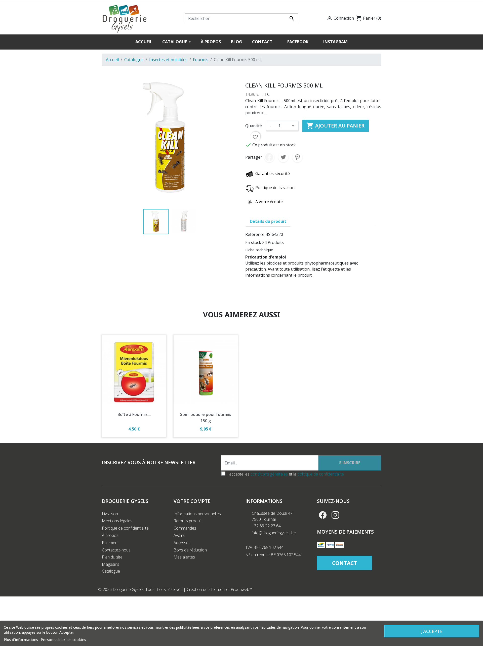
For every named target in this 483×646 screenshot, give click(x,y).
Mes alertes (184, 557)
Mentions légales (117, 521)
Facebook (323, 515)
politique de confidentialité (320, 474)
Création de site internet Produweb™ (219, 589)
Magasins (110, 564)
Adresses (182, 542)
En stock (253, 242)
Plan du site (112, 557)
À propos (110, 535)
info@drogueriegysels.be (274, 533)
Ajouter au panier (335, 126)
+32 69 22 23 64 (266, 526)
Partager (269, 157)
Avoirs (179, 535)
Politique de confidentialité (125, 528)
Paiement (110, 542)
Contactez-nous (116, 550)
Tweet (283, 157)
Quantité (253, 125)
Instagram (335, 515)
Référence (254, 234)
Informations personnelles (197, 513)
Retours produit (188, 521)
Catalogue (111, 571)
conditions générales (269, 474)
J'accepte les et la (285, 474)
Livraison (110, 513)
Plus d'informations (21, 639)
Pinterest (297, 157)
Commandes (185, 528)
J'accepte (431, 631)
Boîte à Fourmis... (134, 414)
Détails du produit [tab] (268, 221)
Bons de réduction (190, 550)
